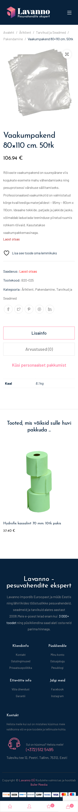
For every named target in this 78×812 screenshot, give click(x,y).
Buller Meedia (39, 784)
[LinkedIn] (50, 309)
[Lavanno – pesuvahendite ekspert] (28, 12)
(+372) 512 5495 (40, 749)
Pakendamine (13, 39)
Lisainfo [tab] (39, 333)
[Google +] (39, 309)
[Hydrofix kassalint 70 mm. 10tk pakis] (39, 481)
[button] (67, 54)
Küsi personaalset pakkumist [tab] (39, 364)
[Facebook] (8, 309)
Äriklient (25, 32)
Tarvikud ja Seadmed (51, 32)
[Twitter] (18, 309)
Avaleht (8, 32)
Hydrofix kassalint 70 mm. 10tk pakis (32, 523)
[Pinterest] (29, 309)
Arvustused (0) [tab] (39, 349)
